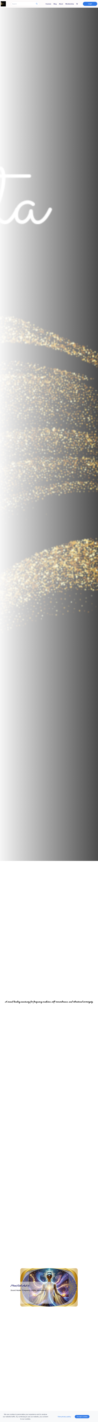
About (61, 4)
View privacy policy (64, 1417)
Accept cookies (82, 1417)
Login (90, 4)
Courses (48, 4)
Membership (69, 4)
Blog (55, 4)
